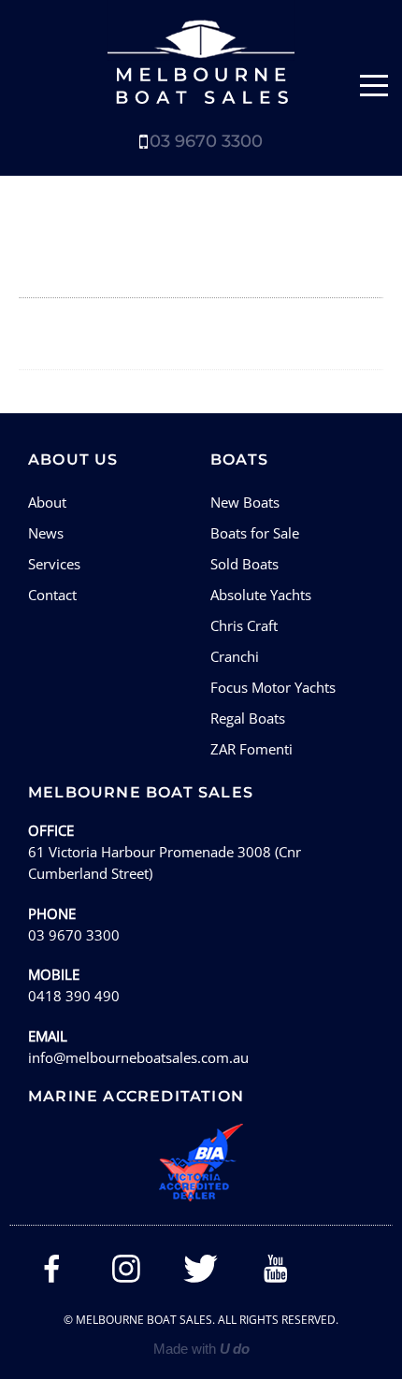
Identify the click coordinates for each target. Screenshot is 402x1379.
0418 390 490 (74, 995)
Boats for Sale (254, 533)
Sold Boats (244, 563)
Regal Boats (247, 718)
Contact (52, 594)
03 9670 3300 (206, 141)
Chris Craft (244, 625)
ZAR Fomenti (251, 749)
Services (54, 563)
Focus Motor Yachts (273, 687)
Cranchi (234, 656)
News (46, 533)
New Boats (245, 502)
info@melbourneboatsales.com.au (138, 1057)
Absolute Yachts (260, 594)
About (47, 502)
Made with (201, 1349)
